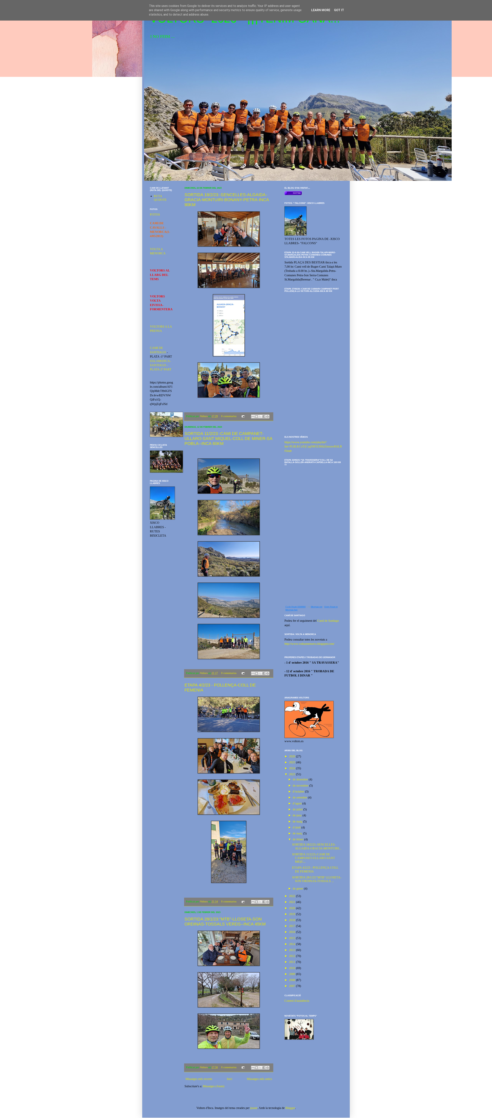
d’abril (297, 827)
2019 (292, 914)
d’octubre (299, 791)
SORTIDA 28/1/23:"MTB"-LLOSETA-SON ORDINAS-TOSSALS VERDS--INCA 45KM (225, 921)
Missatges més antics (259, 1079)
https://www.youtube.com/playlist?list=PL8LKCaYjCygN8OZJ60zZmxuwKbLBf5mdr (313, 446)
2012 (292, 956)
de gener (298, 888)
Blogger (290, 1108)
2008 (292, 980)
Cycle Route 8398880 (295, 607)
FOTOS (155, 214)
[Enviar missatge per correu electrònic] (243, 416)
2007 (292, 986)
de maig (298, 821)
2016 (292, 932)
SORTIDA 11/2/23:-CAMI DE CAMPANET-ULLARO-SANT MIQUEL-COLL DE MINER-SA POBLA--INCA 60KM (228, 438)
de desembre (301, 779)
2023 (292, 774)
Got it (339, 10)
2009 (292, 974)
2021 (292, 902)
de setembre (300, 797)
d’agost (297, 803)
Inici (229, 1079)
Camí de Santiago (328, 620)
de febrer (298, 839)
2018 (292, 920)
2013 (292, 950)
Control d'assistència (296, 1000)
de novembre (301, 785)
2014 (292, 944)
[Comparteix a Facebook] (264, 416)
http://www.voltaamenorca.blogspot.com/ (309, 643)
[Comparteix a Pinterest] (267, 416)
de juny (298, 815)
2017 (292, 926)
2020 (292, 908)
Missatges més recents (198, 1079)
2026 (292, 756)
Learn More (320, 10)
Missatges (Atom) (213, 1086)
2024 (292, 768)
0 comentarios (228, 416)
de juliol (298, 809)
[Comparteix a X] (260, 416)
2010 (292, 968)
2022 (292, 896)
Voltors (204, 416)
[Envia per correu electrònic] (253, 416)
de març (298, 833)
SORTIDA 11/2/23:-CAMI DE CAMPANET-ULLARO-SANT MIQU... (313, 858)
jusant (253, 1108)
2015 (292, 938)
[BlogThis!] (256, 416)
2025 (292, 762)
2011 (292, 962)
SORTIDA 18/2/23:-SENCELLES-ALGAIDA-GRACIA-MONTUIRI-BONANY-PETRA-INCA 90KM (226, 199)
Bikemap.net (316, 607)
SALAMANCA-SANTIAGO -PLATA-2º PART (160, 365)
